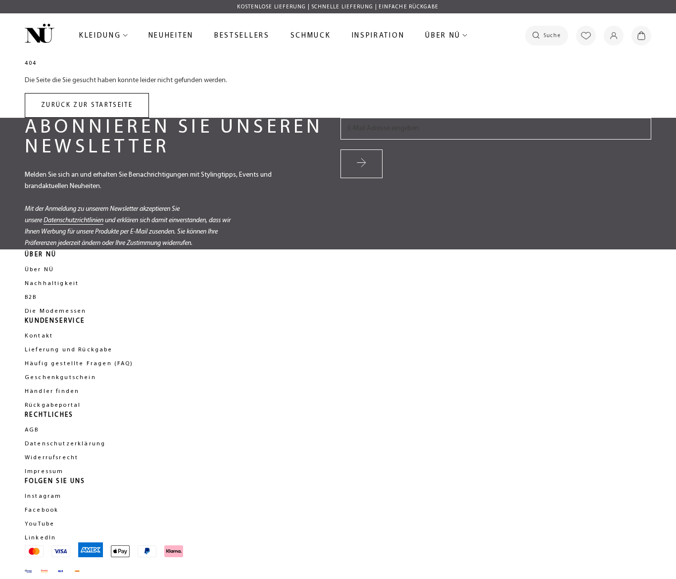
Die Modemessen (55, 311)
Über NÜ (444, 37)
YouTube (39, 524)
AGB (32, 430)
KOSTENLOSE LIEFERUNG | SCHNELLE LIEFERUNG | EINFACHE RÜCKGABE (337, 7)
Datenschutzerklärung (65, 444)
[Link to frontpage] (39, 35)
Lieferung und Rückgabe (69, 350)
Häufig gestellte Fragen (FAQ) (79, 364)
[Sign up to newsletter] (361, 163)
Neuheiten (170, 37)
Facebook (41, 510)
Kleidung (101, 37)
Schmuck (310, 37)
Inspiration (378, 36)
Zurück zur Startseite (87, 105)
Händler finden (52, 391)
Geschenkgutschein (60, 378)
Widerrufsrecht (51, 458)
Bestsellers (242, 37)
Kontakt (39, 336)
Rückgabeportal (53, 405)
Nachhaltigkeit (52, 284)
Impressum (44, 472)
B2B (31, 297)
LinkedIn (40, 538)
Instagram (43, 496)
